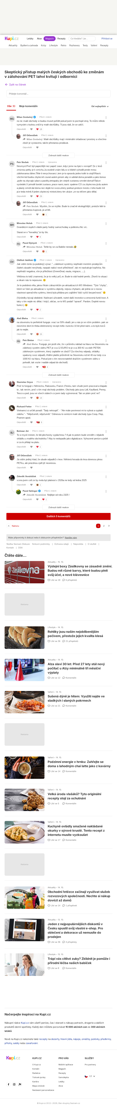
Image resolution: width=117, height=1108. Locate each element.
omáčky (86, 1039)
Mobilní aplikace (65, 1064)
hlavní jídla (66, 1039)
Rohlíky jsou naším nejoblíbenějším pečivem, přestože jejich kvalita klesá (58, 636)
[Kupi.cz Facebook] (8, 1084)
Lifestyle (52, 627)
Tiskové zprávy (38, 1077)
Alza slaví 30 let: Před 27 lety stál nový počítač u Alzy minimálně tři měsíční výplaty (58, 668)
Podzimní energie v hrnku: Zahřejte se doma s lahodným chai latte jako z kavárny (58, 766)
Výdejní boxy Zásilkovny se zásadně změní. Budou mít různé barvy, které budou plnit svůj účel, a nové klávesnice (58, 571)
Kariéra (35, 1081)
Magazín (49, 38)
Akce (39, 38)
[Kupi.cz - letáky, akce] (12, 39)
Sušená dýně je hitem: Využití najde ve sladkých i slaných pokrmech (58, 701)
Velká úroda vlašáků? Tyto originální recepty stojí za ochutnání (58, 798)
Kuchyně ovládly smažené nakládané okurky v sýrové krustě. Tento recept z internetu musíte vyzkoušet (58, 831)
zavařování (32, 1043)
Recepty (61, 38)
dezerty (55, 1039)
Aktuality (52, 562)
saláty (16, 1043)
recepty (43, 1039)
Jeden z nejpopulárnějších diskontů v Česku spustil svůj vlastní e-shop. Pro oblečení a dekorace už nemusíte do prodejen (58, 930)
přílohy (8, 1043)
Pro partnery (90, 1064)
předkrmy (106, 1039)
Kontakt (35, 1069)
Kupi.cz (45, 1014)
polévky (95, 1039)
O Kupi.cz (36, 1064)
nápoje (76, 1039)
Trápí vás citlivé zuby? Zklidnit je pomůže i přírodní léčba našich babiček (58, 963)
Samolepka (63, 1077)
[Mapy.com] (20, 1084)
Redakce (36, 1073)
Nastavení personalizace (43, 1090)
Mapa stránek (38, 1086)
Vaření (51, 692)
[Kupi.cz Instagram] (14, 1084)
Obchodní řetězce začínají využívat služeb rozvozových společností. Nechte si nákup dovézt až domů (58, 896)
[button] (15, 84)
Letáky (30, 38)
